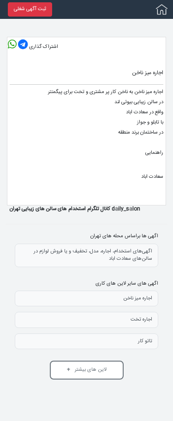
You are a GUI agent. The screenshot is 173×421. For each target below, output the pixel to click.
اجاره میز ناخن (137, 298)
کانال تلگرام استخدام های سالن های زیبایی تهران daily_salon (75, 209)
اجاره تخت (141, 320)
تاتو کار (145, 341)
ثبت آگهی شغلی (30, 9)
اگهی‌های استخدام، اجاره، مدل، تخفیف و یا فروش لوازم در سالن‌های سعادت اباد (93, 255)
